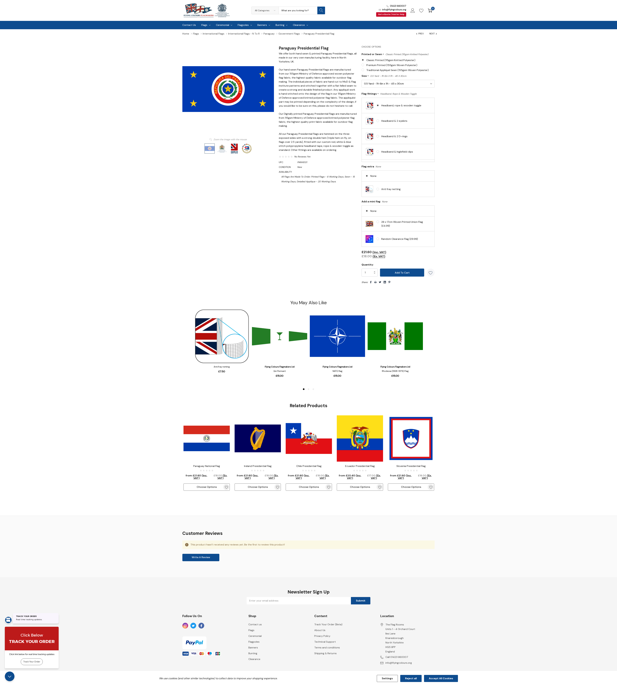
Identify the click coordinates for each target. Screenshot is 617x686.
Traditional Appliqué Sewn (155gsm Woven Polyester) (397, 70)
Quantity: (368, 264)
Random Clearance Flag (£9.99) (399, 239)
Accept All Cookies (441, 678)
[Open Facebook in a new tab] (201, 625)
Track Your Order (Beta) (328, 624)
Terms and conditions (327, 647)
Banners (262, 25)
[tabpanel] (206, 453)
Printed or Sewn (395, 54)
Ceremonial (222, 25)
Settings (387, 678)
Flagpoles (243, 25)
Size (384, 76)
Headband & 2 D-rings (394, 136)
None (373, 176)
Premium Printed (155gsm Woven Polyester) (391, 65)
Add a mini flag (374, 201)
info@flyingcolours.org (394, 9)
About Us (319, 630)
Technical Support (325, 641)
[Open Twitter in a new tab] (193, 625)
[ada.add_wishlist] (226, 487)
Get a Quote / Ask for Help (391, 14)
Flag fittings (389, 94)
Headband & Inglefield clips (397, 151)
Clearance (299, 25)
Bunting (280, 25)
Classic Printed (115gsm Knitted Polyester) (390, 60)
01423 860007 (398, 5)
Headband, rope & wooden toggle (401, 105)
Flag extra (371, 166)
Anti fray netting (391, 189)
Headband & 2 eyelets (394, 121)
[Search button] (321, 10)
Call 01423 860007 (396, 657)
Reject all (411, 678)
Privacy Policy (322, 636)
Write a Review (201, 557)
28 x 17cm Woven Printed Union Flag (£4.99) (402, 223)
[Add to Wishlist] (431, 273)
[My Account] (413, 10)
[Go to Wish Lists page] (421, 10)
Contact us (255, 624)
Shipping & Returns (325, 653)
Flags (204, 25)
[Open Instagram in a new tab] (185, 625)
